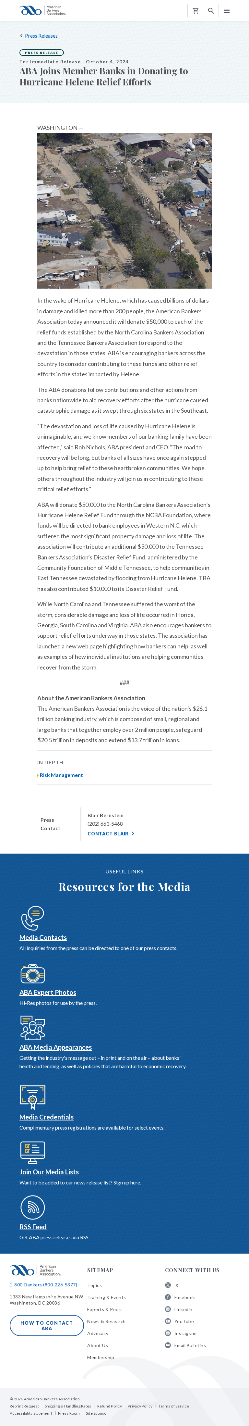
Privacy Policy (140, 1406)
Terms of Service (174, 1406)
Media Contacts (43, 937)
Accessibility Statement (31, 1413)
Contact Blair (108, 833)
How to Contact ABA (46, 1325)
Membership (100, 1357)
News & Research (106, 1321)
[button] (211, 11)
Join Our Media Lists (49, 1172)
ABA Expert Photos (47, 992)
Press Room (69, 1413)
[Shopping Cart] (195, 11)
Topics (94, 1285)
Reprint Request (24, 1406)
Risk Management (61, 775)
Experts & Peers (105, 1309)
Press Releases (41, 35)
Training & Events (106, 1297)
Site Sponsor (97, 1413)
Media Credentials (46, 1117)
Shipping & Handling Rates (68, 1406)
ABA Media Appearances (55, 1047)
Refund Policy (109, 1406)
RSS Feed (33, 1227)
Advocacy (97, 1333)
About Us (97, 1345)
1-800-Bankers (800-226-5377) (43, 1284)
